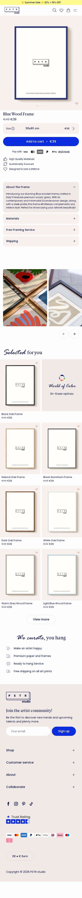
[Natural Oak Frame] (20, 448)
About (11, 774)
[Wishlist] (61, 10)
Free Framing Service (20, 230)
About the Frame (18, 187)
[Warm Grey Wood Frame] (20, 575)
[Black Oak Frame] (20, 385)
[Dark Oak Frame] (20, 511)
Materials (12, 218)
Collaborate (15, 787)
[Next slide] (74, 333)
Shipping (12, 241)
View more (41, 619)
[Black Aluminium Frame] (62, 448)
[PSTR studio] (12, 10)
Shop (10, 750)
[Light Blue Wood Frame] (62, 575)
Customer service (20, 762)
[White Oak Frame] (62, 511)
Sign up (64, 731)
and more (64, 151)
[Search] (54, 10)
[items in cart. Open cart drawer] (68, 10)
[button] (76, 10)
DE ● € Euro (20, 856)
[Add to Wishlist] (76, 103)
